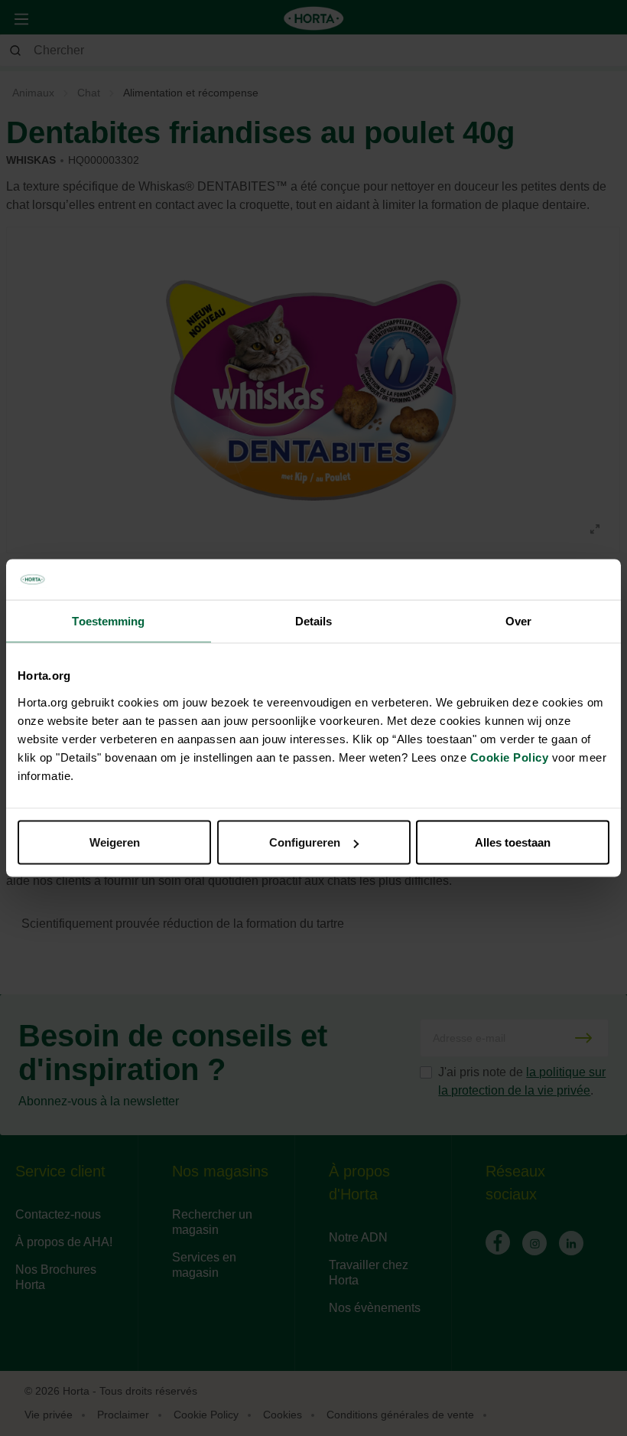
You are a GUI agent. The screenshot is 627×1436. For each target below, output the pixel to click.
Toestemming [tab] (108, 620)
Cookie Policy (509, 757)
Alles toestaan (513, 842)
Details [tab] (314, 620)
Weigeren (114, 842)
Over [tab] (518, 620)
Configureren (304, 842)
